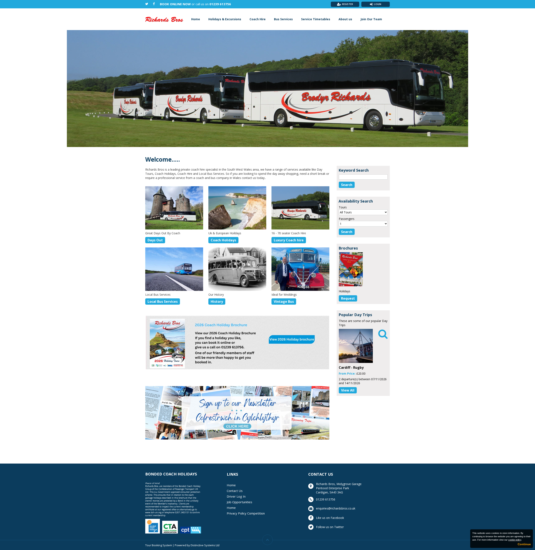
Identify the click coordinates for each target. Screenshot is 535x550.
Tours (343, 207)
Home (195, 19)
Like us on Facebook (330, 518)
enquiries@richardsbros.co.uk (335, 508)
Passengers (346, 219)
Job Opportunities (239, 502)
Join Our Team (371, 19)
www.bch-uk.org (153, 512)
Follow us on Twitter (330, 527)
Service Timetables (315, 19)
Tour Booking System (158, 545)
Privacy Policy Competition (246, 513)
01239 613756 (220, 4)
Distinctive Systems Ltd (205, 545)
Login (377, 4)
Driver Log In (236, 496)
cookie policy (514, 540)
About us (345, 19)
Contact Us (235, 491)
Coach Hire (258, 19)
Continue (524, 544)
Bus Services (283, 19)
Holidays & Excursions (224, 19)
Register (347, 4)
